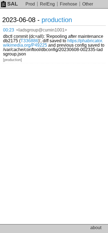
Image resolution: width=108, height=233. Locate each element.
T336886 (29, 40)
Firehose (68, 4)
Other (87, 4)
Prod (30, 4)
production (57, 19)
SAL (12, 4)
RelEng (47, 4)
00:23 (8, 30)
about (95, 227)
